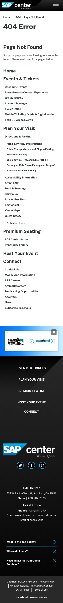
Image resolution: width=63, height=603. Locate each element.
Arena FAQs (12, 183)
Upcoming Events (16, 87)
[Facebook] (31, 465)
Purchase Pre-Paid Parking (21, 170)
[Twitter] (20, 465)
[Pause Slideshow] (54, 332)
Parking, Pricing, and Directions (24, 143)
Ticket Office (13, 109)
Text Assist (12, 205)
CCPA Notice (22, 589)
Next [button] (52, 341)
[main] (31, 168)
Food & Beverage (15, 188)
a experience (31, 597)
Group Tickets (14, 98)
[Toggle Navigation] (56, 6)
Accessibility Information (21, 177)
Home (6, 17)
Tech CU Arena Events (19, 120)
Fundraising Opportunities (22, 291)
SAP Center (19, 6)
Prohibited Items (15, 223)
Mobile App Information (20, 275)
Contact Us (12, 269)
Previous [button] (31, 341)
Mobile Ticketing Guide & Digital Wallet (30, 114)
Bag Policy (11, 194)
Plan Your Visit (19, 128)
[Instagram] (43, 465)
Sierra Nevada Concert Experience (26, 92)
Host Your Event (20, 253)
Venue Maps (12, 210)
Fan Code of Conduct (42, 585)
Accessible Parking (16, 154)
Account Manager (16, 103)
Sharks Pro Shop (15, 199)
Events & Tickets (21, 79)
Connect (12, 261)
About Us (11, 297)
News (8, 302)
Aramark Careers (15, 286)
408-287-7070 (37, 498)
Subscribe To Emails (18, 308)
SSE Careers (13, 280)
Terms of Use (40, 589)
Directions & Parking (18, 136)
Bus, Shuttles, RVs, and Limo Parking (27, 159)
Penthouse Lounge (17, 245)
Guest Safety (13, 216)
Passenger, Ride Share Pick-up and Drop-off (30, 165)
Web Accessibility (19, 585)
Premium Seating (22, 231)
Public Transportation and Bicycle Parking (30, 149)
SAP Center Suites (16, 239)
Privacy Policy (47, 581)
